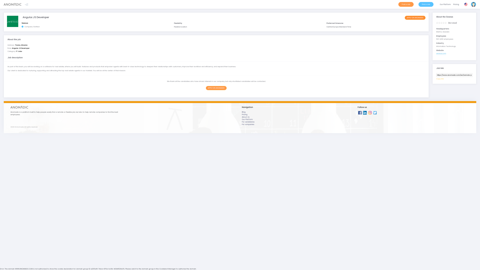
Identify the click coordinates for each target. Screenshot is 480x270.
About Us (246, 117)
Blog (244, 112)
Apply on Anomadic (415, 17)
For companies (248, 124)
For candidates (248, 122)
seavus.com (441, 53)
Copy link (440, 79)
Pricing (244, 114)
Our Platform (247, 119)
